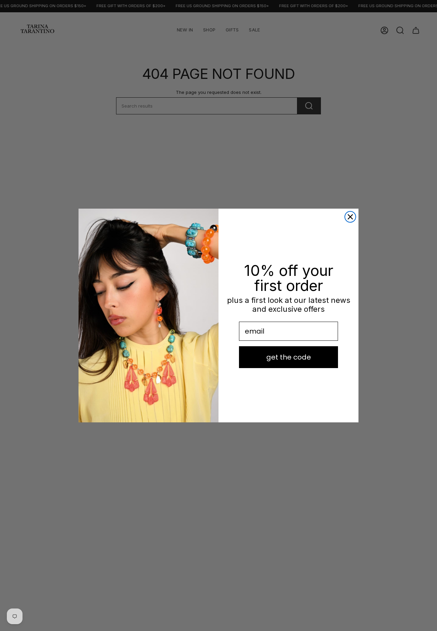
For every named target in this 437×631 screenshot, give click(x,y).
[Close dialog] (350, 216)
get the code (288, 357)
